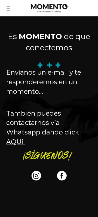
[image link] (49, 7)
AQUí (15, 142)
